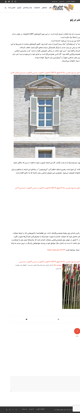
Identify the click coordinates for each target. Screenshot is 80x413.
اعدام (51, 265)
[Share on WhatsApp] (58, 319)
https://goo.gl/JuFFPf (56, 250)
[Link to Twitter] (9, 1)
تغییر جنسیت (32, 265)
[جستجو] (5, 7)
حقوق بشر (23, 265)
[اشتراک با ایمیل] (26, 319)
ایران (47, 265)
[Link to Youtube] (5, 1)
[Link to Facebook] (12, 1)
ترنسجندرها (41, 265)
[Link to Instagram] (15, 1)
